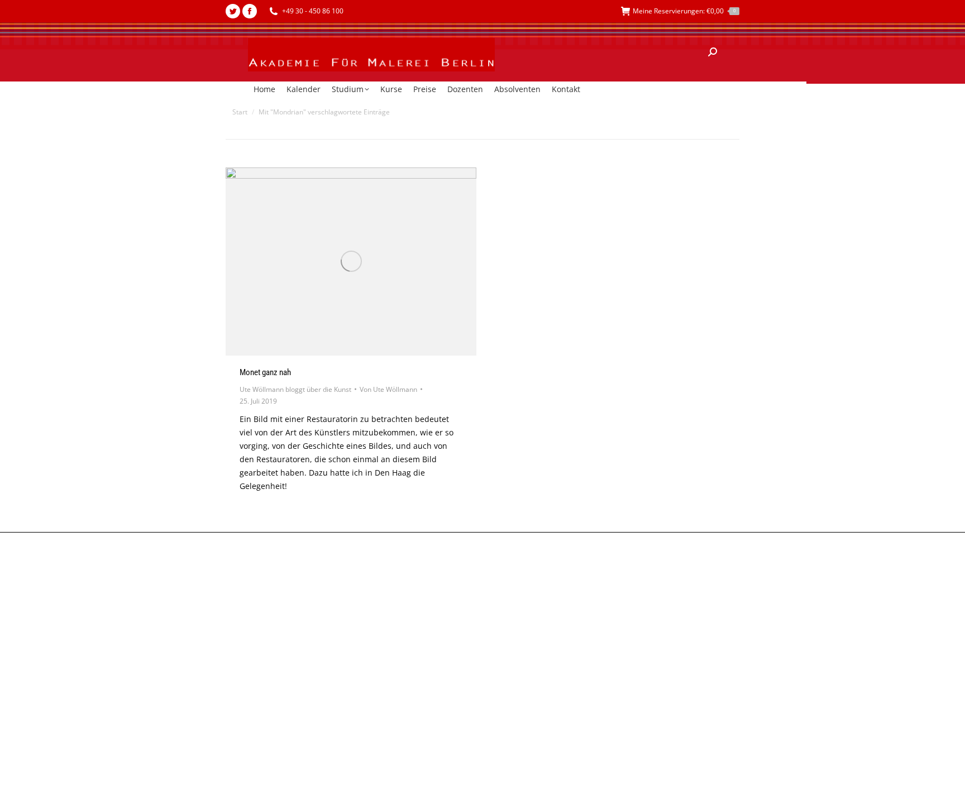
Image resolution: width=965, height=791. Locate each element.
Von (388, 389)
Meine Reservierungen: (684, 11)
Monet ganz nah (265, 372)
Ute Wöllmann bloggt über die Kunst (295, 389)
